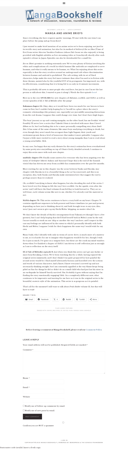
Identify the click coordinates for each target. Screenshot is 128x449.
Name (26, 378)
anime (49, 310)
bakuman (56, 310)
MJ (64, 29)
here (94, 92)
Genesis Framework (94, 442)
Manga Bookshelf (64, 15)
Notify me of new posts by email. (40, 411)
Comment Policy (94, 330)
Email (26, 387)
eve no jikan (68, 310)
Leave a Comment (74, 29)
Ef (61, 310)
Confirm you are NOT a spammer (38, 426)
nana (82, 310)
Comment (28, 350)
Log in (65, 440)
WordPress (75, 442)
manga (76, 310)
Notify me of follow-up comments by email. (45, 406)
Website (26, 397)
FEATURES (69, 308)
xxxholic (87, 310)
